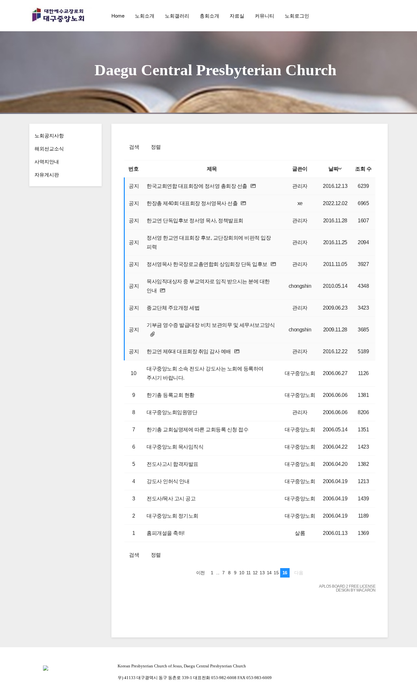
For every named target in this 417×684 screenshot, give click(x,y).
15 (276, 572)
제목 (212, 169)
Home (117, 15)
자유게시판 (47, 174)
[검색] (368, 15)
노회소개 (144, 15)
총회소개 (209, 15)
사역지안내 (47, 161)
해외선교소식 (49, 148)
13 (262, 572)
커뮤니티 (264, 15)
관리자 (300, 186)
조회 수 (363, 169)
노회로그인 (297, 15)
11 (248, 572)
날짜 (333, 169)
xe (300, 203)
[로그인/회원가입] (382, 15)
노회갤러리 (177, 15)
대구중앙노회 (300, 373)
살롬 (300, 533)
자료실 (237, 15)
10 (241, 572)
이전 (200, 572)
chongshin (300, 286)
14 (269, 572)
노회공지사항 (49, 135)
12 (255, 572)
